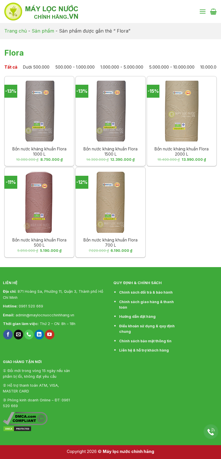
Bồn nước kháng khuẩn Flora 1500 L (110, 151)
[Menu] (202, 11)
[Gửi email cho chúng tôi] (18, 334)
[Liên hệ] (211, 431)
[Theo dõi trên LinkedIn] (39, 334)
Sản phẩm (43, 31)
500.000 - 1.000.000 (75, 67)
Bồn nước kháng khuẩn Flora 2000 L (182, 151)
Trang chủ (15, 31)
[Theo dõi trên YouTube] (49, 334)
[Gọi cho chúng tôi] (29, 334)
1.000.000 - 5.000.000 (121, 67)
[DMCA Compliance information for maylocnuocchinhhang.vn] (25, 418)
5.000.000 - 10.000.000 (172, 67)
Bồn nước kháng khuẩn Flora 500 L (39, 242)
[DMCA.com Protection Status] (17, 428)
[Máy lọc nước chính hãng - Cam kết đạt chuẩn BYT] (61, 11)
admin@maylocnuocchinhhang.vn (45, 315)
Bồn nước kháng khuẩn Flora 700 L (110, 242)
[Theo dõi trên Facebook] (8, 334)
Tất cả (10, 67)
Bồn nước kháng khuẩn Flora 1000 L (39, 151)
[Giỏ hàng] (213, 11)
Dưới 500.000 (36, 67)
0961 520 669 (31, 306)
